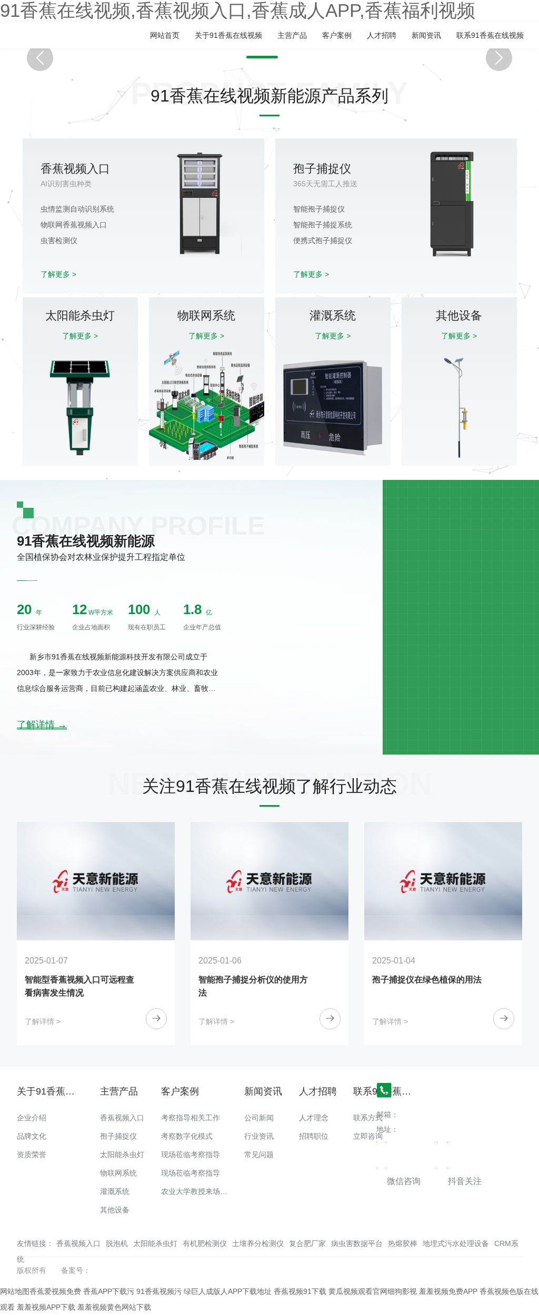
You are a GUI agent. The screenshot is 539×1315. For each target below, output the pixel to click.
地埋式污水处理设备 (456, 1243)
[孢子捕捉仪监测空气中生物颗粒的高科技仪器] (452, 881)
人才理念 (313, 1117)
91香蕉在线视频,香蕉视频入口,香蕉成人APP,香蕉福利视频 (237, 11)
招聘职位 (313, 1136)
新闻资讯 (426, 35)
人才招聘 (381, 35)
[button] (262, 57)
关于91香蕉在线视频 (228, 35)
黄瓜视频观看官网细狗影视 (372, 1291)
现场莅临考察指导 (190, 1154)
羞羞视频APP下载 (46, 1307)
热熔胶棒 (402, 1243)
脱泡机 (117, 1243)
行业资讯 (259, 1136)
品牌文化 (31, 1136)
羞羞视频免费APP (448, 1291)
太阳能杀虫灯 (122, 1154)
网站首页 (164, 35)
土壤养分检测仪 (258, 1243)
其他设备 (114, 1210)
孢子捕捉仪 (118, 1136)
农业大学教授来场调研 (198, 1191)
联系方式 (368, 1117)
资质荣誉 (31, 1154)
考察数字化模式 (187, 1136)
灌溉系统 (114, 1191)
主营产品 (292, 35)
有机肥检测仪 (205, 1243)
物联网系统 (118, 1173)
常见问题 (259, 1154)
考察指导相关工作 (190, 1117)
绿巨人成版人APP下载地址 (228, 1291)
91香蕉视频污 (159, 1291)
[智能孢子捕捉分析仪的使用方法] (104, 881)
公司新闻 (259, 1117)
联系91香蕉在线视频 (490, 35)
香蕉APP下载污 (108, 1291)
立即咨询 (368, 1136)
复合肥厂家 (307, 1243)
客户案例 (337, 35)
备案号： (76, 1270)
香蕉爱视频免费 (55, 1291)
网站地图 (14, 1291)
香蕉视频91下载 (300, 1291)
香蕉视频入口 (122, 1117)
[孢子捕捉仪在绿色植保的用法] (278, 881)
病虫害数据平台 (357, 1243)
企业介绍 (31, 1117)
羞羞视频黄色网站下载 (114, 1307)
